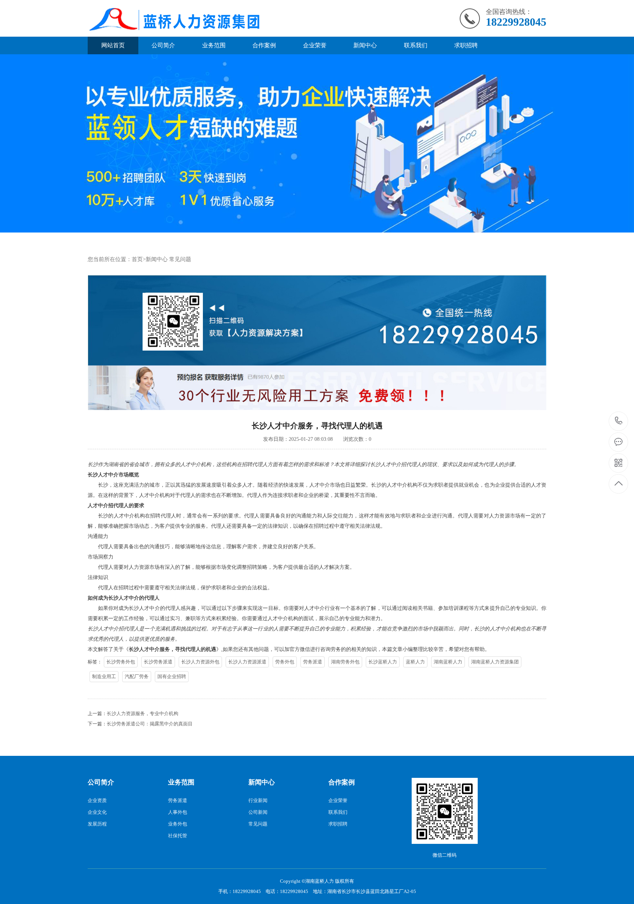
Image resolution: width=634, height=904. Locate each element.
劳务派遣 (312, 662)
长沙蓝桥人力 (382, 662)
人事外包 (177, 812)
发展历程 (97, 824)
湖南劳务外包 (345, 662)
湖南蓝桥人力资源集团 (495, 662)
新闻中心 (365, 45)
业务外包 (177, 824)
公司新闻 (257, 812)
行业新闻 (257, 800)
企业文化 (97, 812)
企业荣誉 (315, 45)
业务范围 (214, 45)
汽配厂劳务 (137, 676)
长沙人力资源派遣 (247, 662)
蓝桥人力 (415, 662)
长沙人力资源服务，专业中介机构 (142, 713)
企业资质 (97, 800)
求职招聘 (466, 45)
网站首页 (113, 45)
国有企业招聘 (171, 676)
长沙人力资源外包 (200, 662)
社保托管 (177, 835)
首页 (137, 259)
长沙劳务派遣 (158, 662)
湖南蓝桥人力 (448, 662)
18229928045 (618, 421)
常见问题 (180, 259)
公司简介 (163, 45)
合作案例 (264, 45)
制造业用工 (104, 676)
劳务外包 (284, 662)
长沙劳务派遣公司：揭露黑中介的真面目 (150, 724)
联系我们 (415, 45)
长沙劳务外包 (120, 662)
